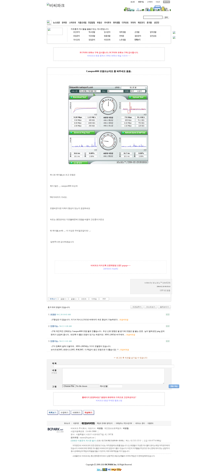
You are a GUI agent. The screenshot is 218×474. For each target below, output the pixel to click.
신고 (167, 314)
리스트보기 (150, 307)
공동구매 (94, 17)
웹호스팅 (81, 17)
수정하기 (64, 412)
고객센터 (108, 17)
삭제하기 (76, 412)
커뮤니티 (54, 17)
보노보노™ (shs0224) (161, 283)
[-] (56, 373)
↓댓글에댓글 (123, 320)
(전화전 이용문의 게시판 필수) (83, 441)
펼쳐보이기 (164, 307)
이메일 (94, 299)
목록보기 (53, 299)
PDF (104, 299)
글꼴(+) (63, 299)
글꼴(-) (73, 299)
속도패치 (67, 17)
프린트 (83, 299)
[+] (53, 373)
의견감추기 (137, 307)
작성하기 (88, 412)
